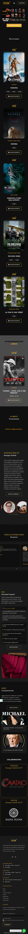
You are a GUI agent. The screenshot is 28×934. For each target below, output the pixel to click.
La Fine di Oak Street (14, 312)
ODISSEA (14, 144)
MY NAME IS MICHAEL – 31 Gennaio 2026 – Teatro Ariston (13, 728)
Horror (12, 195)
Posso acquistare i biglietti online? (11, 642)
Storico (18, 140)
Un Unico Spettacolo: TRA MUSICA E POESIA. (13, 750)
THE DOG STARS (14, 256)
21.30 (16, 396)
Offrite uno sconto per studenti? (10, 638)
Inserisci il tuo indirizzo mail (9, 913)
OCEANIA (14, 88)
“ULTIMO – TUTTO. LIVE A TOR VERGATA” (14, 392)
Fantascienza (12, 309)
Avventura (14, 84)
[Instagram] (15, 857)
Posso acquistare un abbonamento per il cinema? (14, 629)
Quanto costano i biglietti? (9, 608)
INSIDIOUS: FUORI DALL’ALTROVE (14, 199)
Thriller (16, 195)
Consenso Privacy (7, 918)
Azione (14, 140)
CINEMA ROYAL (6, 877)
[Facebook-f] (12, 857)
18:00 (12, 396)
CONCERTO (14, 387)
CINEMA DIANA (6, 870)
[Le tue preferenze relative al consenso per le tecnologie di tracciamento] (1, 700)
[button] (14, 3)
